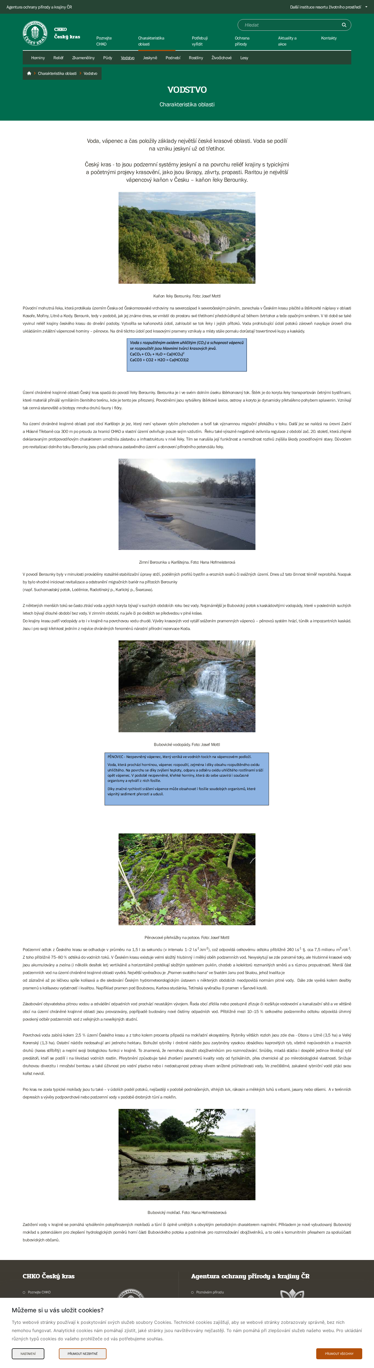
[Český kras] (29, 73)
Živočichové (222, 57)
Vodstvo (127, 57)
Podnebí (173, 57)
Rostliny (196, 57)
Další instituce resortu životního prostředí (325, 6)
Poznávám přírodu (210, 1292)
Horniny (38, 57)
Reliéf (58, 57)
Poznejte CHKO (39, 1292)
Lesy (244, 57)
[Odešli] (344, 24)
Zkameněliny (83, 57)
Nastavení (28, 1354)
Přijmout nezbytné (83, 1354)
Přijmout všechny (339, 1354)
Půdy (107, 57)
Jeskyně (150, 57)
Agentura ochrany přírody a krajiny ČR (39, 6)
